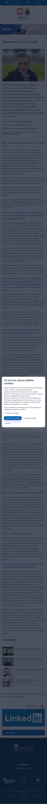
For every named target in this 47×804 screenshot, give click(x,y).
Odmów (7, 423)
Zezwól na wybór (30, 418)
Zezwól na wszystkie (13, 418)
